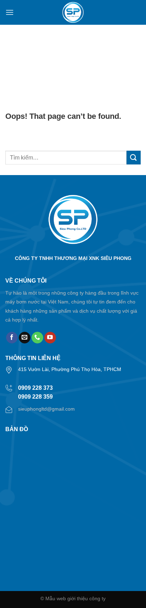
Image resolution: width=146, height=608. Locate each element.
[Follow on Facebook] (12, 338)
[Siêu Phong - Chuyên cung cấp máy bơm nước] (73, 12)
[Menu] (9, 12)
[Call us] (37, 338)
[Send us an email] (24, 338)
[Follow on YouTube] (50, 338)
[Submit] (134, 157)
